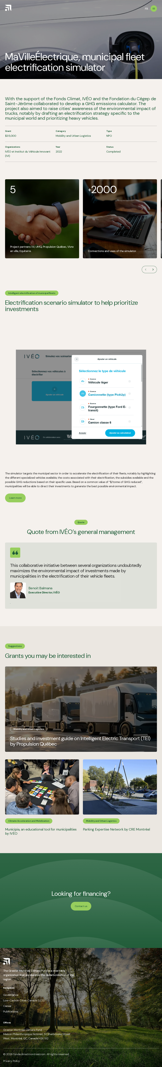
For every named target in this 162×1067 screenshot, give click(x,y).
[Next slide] (153, 269)
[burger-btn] (154, 8)
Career (7, 1006)
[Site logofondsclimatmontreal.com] (8, 8)
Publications (10, 1011)
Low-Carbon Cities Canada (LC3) (23, 1000)
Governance (10, 995)
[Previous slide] (145, 269)
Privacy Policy (11, 1061)
